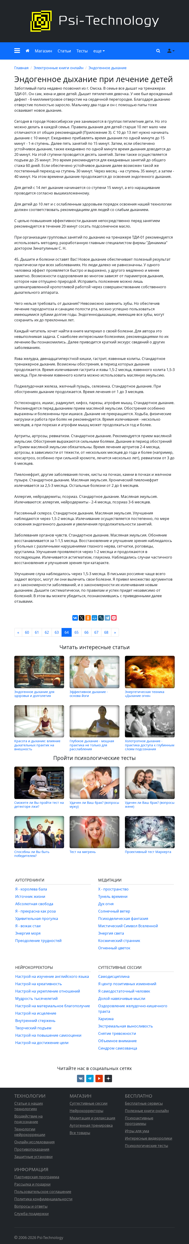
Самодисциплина (114, 976)
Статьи (64, 51)
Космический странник (119, 940)
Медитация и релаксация (92, 1118)
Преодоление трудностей (38, 940)
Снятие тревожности (117, 1033)
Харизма (106, 1018)
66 (86, 632)
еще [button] (97, 51)
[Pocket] (114, 618)
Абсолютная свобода (34, 903)
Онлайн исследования (34, 1141)
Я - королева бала (31, 889)
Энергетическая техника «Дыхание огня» (144, 694)
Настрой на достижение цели (41, 1042)
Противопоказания (31, 1149)
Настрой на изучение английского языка (52, 976)
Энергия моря (28, 933)
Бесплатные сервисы (144, 1103)
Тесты (82, 51)
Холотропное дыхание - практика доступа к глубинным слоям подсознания (149, 745)
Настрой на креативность (38, 983)
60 (27, 632)
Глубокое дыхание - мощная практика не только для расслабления (92, 745)
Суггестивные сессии (88, 1103)
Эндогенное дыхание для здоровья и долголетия (34, 694)
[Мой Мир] (94, 618)
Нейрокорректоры (86, 1110)
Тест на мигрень (83, 852)
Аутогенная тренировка (91, 1125)
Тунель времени (112, 896)
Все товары (80, 1132)
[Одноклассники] (88, 618)
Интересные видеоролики (148, 1138)
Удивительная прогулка (36, 918)
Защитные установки (33, 1156)
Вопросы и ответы (30, 1206)
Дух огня (106, 903)
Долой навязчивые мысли (121, 998)
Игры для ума (137, 1130)
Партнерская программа (36, 1176)
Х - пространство (113, 889)
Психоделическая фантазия (123, 918)
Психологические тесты (146, 1145)
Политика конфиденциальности (43, 1198)
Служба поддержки (31, 1213)
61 (37, 632)
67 (96, 632)
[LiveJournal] (101, 618)
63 (57, 632)
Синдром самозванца (117, 1048)
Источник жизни (30, 896)
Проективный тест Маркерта (148, 852)
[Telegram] (107, 618)
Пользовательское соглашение (42, 1191)
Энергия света (111, 933)
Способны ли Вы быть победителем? (31, 854)
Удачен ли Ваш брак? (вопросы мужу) (94, 804)
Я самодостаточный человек (124, 991)
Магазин (43, 51)
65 (76, 632)
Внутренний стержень (35, 1020)
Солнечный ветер (114, 911)
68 (106, 632)
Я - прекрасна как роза (35, 911)
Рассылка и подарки (32, 1184)
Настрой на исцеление (35, 1013)
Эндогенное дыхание (108, 67)
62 (47, 632)
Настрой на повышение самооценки (48, 1035)
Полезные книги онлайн (147, 1110)
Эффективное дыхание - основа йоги (89, 694)
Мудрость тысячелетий (36, 998)
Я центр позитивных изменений (127, 983)
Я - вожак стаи (28, 925)
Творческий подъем (33, 1027)
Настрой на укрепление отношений (47, 991)
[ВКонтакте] (75, 618)
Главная (21, 67)
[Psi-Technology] (94, 21)
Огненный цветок (114, 947)
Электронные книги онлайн (58, 67)
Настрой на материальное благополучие (52, 1005)
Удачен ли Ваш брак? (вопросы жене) (149, 804)
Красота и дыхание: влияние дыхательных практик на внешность (37, 745)
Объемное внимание (117, 1040)
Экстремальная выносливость (125, 1026)
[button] (17, 51)
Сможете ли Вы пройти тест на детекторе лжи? (39, 804)
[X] (81, 618)
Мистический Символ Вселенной (128, 925)
